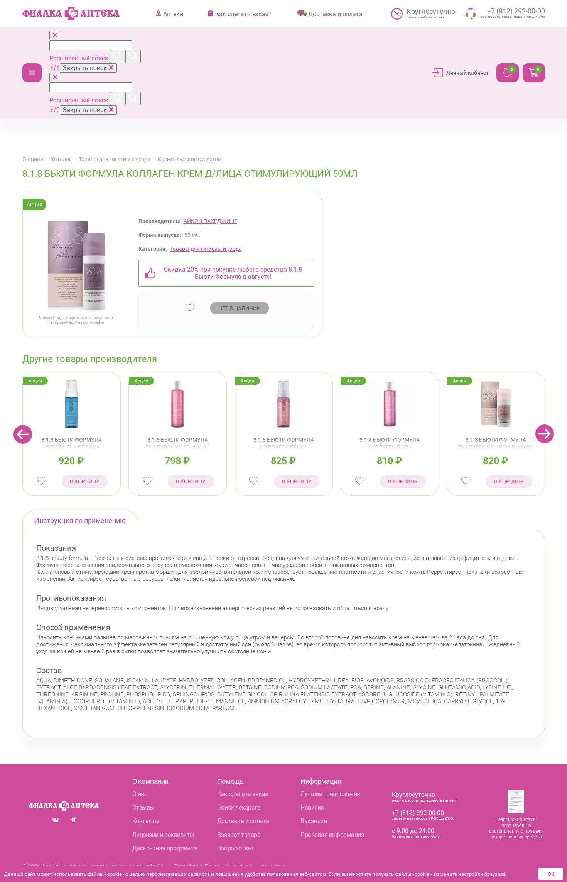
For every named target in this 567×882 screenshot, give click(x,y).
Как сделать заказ (242, 794)
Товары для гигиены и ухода (114, 159)
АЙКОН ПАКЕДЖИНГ (210, 221)
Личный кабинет (467, 73)
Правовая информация (332, 834)
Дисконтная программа (165, 848)
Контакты (145, 821)
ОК (551, 874)
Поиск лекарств (238, 807)
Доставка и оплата (335, 13)
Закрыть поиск (85, 68)
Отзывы (143, 807)
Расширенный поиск (79, 58)
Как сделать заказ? (243, 13)
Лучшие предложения (330, 794)
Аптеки (173, 13)
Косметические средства (189, 159)
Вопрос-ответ (235, 848)
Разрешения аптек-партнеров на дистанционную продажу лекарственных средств (516, 828)
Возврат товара (238, 834)
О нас (139, 794)
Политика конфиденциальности (245, 866)
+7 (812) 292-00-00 (418, 813)
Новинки (312, 807)
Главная (32, 159)
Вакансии (313, 821)
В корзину (85, 481)
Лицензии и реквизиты (163, 834)
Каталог (32, 72)
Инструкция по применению (80, 520)
